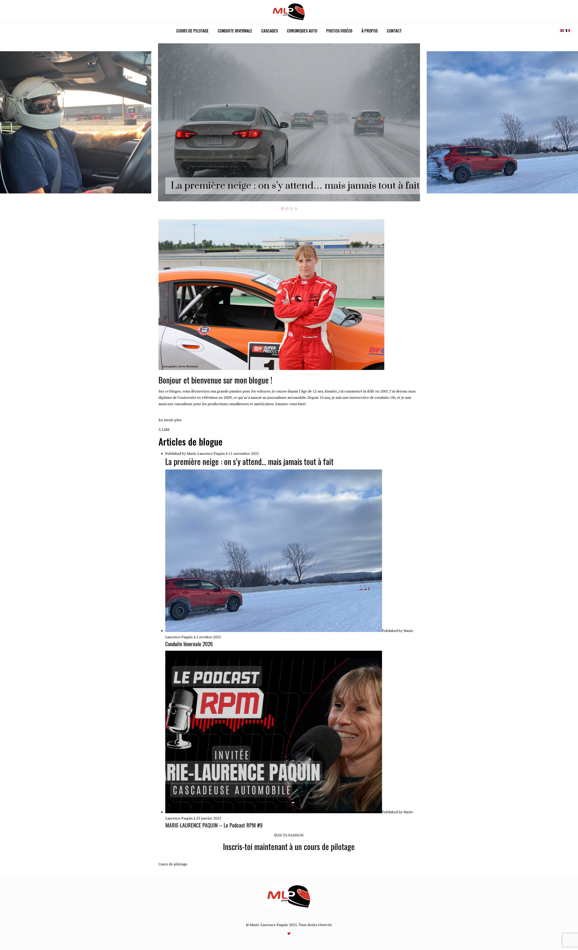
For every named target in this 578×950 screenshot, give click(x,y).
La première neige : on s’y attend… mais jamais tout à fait (295, 186)
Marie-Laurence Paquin (206, 453)
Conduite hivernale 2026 (189, 644)
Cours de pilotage (172, 864)
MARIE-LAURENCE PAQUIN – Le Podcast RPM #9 (214, 825)
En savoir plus (169, 419)
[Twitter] (289, 933)
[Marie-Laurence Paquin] (289, 12)
